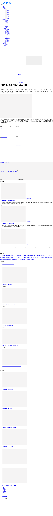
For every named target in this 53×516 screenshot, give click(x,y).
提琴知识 (6, 21)
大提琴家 (4, 43)
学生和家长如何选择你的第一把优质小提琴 (10, 345)
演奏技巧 (9, 259)
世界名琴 (2, 255)
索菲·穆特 (17, 259)
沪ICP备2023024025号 (21, 498)
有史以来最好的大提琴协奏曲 (7, 325)
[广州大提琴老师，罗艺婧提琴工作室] (13, 221)
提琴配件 (8, 18)
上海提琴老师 (7, 29)
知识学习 (4, 19)
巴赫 (7, 257)
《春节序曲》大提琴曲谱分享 (7, 389)
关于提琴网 (4, 46)
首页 (3, 6)
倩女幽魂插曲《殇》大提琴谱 (7, 408)
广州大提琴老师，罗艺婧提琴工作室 (7, 223)
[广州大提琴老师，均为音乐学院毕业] (13, 244)
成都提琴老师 (7, 39)
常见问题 (6, 22)
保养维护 (6, 26)
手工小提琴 (15, 257)
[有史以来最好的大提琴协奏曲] (14, 323)
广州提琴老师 (7, 31)
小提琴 (8, 10)
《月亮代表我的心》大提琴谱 (7, 446)
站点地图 (2, 498)
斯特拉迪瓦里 (22, 257)
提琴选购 (6, 27)
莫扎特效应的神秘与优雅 (7, 284)
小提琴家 (6, 44)
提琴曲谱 (4, 42)
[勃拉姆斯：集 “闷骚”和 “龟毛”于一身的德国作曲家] (14, 364)
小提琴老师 (2, 128)
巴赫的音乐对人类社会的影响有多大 (9, 304)
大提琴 (3, 7)
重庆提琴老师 (7, 33)
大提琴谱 (38, 255)
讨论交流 (4, 45)
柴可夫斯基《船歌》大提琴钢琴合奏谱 (9, 485)
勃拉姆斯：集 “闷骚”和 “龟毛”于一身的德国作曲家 (11, 366)
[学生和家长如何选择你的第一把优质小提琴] (14, 343)
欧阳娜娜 (2, 259)
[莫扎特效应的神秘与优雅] (14, 282)
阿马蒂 (28, 259)
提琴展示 (4, 8)
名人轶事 (6, 23)
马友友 (32, 259)
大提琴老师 (32, 255)
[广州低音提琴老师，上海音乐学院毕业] (13, 198)
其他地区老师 (7, 41)
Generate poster (18, 145)
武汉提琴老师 (7, 38)
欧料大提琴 (44, 257)
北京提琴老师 (7, 30)
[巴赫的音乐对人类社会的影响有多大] (14, 303)
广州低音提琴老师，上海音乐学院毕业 (8, 200)
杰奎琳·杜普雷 (30, 257)
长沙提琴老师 (7, 40)
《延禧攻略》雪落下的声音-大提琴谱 (9, 427)
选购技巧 (24, 259)
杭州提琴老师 (7, 34)
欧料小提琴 (49, 257)
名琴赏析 (6, 20)
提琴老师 (4, 28)
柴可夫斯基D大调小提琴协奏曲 (8, 264)
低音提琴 (8, 16)
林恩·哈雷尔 (37, 257)
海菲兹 (5, 259)
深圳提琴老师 (7, 32)
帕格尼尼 (10, 257)
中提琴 (8, 14)
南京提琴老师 (7, 37)
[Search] (34, 60)
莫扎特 (20, 259)
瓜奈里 (14, 259)
